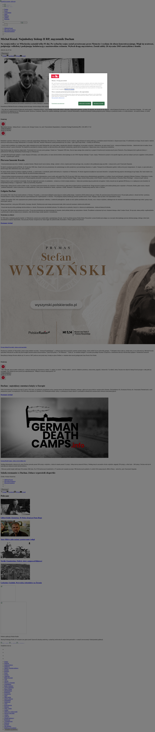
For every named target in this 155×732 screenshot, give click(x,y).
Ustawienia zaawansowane (58, 103)
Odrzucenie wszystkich (84, 103)
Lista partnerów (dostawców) (58, 97)
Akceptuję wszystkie (98, 103)
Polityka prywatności (69, 89)
